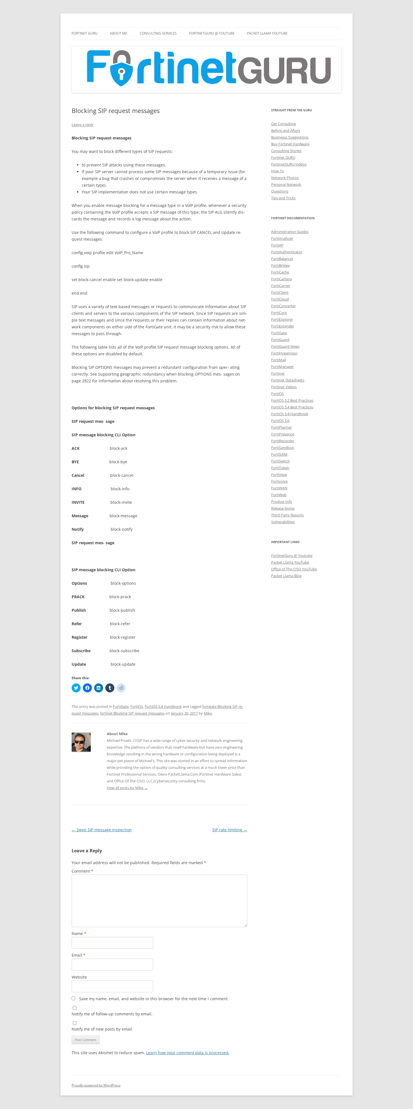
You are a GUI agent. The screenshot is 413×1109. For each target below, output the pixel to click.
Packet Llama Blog (286, 575)
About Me (118, 33)
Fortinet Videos (284, 386)
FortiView (279, 474)
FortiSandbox (282, 447)
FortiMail (278, 359)
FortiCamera (281, 278)
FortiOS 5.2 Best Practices (292, 400)
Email (78, 955)
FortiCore (279, 312)
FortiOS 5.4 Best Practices (292, 407)
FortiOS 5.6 (280, 420)
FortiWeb (279, 494)
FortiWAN (279, 488)
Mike (208, 713)
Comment (82, 871)
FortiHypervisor (284, 353)
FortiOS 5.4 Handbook (163, 706)
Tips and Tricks (283, 197)
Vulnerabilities (283, 521)
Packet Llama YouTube (267, 33)
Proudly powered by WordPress (96, 1085)
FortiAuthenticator (286, 251)
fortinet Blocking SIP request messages (132, 713)
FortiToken (280, 467)
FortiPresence (282, 434)
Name (79, 933)
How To (277, 170)
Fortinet (278, 373)
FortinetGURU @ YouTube (212, 33)
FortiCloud (280, 299)
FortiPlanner (281, 427)
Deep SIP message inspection (102, 829)
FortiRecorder (282, 440)
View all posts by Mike (127, 787)
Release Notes (283, 508)
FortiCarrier (280, 285)
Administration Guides (289, 231)
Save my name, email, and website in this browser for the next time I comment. (154, 998)
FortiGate (121, 706)
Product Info (281, 501)
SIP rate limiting (229, 829)
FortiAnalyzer (282, 238)
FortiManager (282, 366)
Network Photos (285, 177)
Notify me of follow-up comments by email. (112, 1014)
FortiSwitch (280, 461)
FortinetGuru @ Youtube (291, 555)
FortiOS (136, 706)
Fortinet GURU (84, 33)
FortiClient (280, 292)
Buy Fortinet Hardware (290, 143)
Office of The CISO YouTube (294, 569)
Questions (279, 191)
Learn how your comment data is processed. (188, 1052)
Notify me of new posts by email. (102, 1029)
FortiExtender (282, 326)
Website (79, 977)
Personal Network (286, 184)
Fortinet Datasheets (287, 380)
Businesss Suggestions (289, 137)
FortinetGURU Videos (289, 164)
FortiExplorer (282, 319)
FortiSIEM (279, 454)
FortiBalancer (282, 258)
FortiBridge (280, 265)
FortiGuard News (285, 346)
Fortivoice (279, 481)
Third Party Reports (287, 515)
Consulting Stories (286, 150)
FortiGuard (280, 339)
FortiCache (280, 272)
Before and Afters (285, 130)
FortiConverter (283, 305)
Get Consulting (283, 123)
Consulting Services (158, 33)
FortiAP (277, 245)
